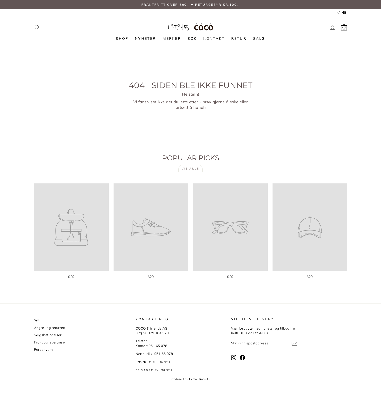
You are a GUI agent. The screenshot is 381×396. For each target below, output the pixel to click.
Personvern (43, 349)
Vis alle (190, 168)
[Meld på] (294, 344)
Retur (239, 38)
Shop (122, 38)
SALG (259, 38)
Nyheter (145, 38)
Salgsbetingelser (48, 335)
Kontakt (213, 38)
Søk (192, 38)
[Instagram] (233, 357)
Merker (172, 38)
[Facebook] (242, 357)
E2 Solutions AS (200, 379)
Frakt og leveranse (49, 342)
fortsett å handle (190, 107)
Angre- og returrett (49, 328)
